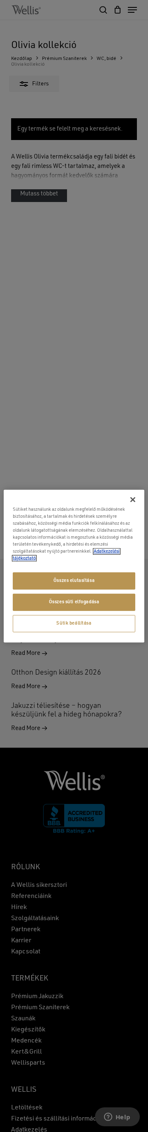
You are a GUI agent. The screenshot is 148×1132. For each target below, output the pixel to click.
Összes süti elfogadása (74, 601)
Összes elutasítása (74, 580)
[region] (74, 565)
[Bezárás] (133, 499)
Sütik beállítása (73, 623)
